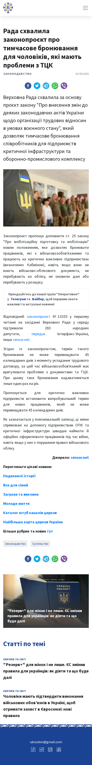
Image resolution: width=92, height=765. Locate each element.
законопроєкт (38, 316)
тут (50, 531)
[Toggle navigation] (85, 8)
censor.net (80, 457)
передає (38, 333)
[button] (28, 85)
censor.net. (21, 339)
